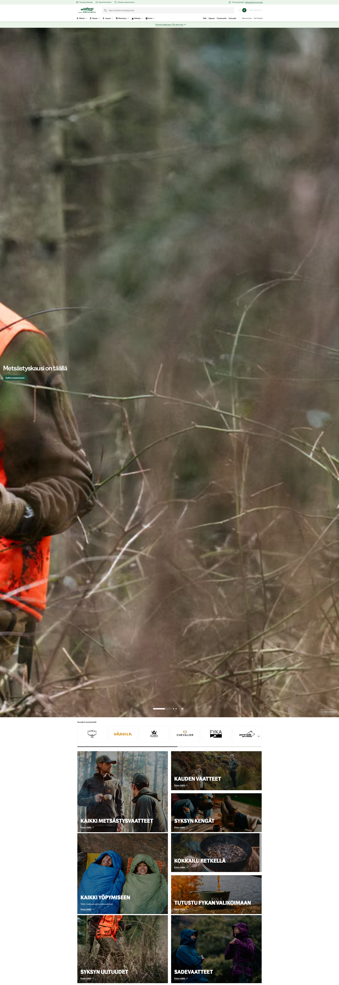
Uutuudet (232, 18)
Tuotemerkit (221, 18)
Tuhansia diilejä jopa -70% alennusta (169, 24)
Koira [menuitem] (150, 18)
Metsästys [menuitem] (122, 18)
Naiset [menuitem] (94, 18)
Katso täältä (86, 827)
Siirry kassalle (254, 10)
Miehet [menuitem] (82, 18)
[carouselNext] (258, 736)
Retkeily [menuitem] (137, 18)
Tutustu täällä (12, 377)
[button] (153, 708)
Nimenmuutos (247, 18)
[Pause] (182, 708)
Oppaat (212, 18)
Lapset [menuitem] (108, 18)
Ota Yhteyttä (258, 18)
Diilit (204, 18)
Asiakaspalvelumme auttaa (254, 2)
